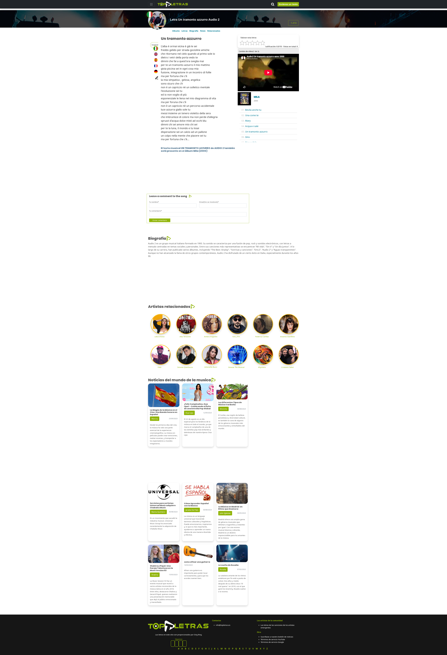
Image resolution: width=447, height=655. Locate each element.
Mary (248, 120)
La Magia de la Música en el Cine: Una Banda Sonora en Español (163, 412)
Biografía (193, 30)
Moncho (223, 409)
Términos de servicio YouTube (273, 639)
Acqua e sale (251, 126)
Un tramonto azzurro (256, 131)
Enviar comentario (160, 220)
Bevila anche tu (253, 109)
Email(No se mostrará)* (209, 202)
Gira (247, 137)
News (202, 30)
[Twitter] (185, 643)
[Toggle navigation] (151, 4)
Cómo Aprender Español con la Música (196, 504)
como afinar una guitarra (197, 562)
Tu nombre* (154, 202)
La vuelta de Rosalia (228, 565)
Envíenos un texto (288, 4)
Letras (184, 30)
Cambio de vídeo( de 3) (249, 51)
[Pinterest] (177, 643)
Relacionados (213, 30)
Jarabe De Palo (192, 510)
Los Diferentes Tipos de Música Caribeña (230, 403)
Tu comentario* (155, 211)
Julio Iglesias (225, 513)
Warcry (154, 418)
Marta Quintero (158, 512)
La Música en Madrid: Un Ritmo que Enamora (230, 507)
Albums (176, 30)
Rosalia (223, 569)
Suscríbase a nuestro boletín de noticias (277, 637)
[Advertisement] (218, 169)
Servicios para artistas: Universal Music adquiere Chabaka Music (163, 505)
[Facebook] (173, 643)
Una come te (252, 115)
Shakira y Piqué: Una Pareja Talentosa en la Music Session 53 (161, 568)
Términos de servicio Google (272, 642)
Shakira (154, 574)
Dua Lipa (189, 413)
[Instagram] (181, 643)
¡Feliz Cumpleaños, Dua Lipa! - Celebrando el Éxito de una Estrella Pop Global (197, 406)
